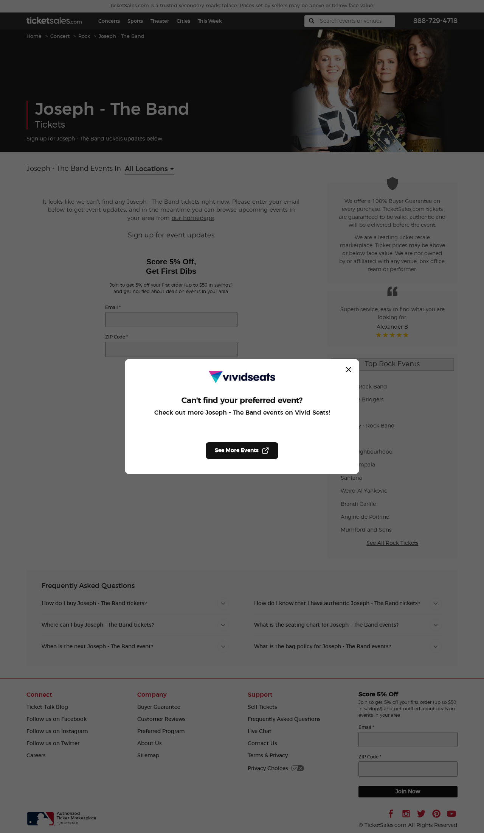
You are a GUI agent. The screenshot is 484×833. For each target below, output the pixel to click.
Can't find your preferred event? (242, 400)
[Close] (348, 369)
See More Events (237, 450)
